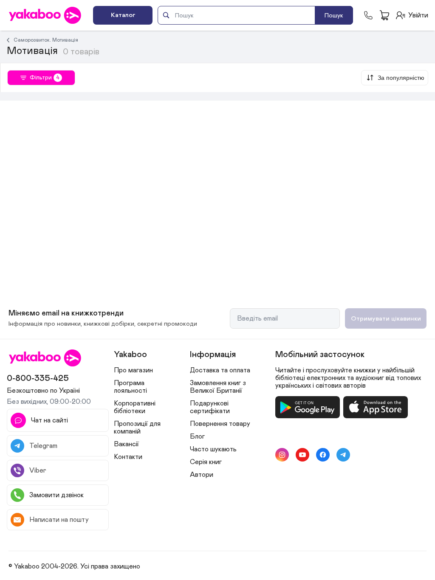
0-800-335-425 (38, 378)
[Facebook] (323, 455)
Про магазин (133, 370)
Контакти (128, 456)
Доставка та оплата (220, 370)
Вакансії (126, 444)
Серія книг (206, 462)
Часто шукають (213, 449)
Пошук (334, 15)
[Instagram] (282, 455)
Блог (197, 436)
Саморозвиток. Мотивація (46, 39)
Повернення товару (220, 423)
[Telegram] (343, 455)
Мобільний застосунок (319, 354)
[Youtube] (302, 455)
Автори (201, 474)
